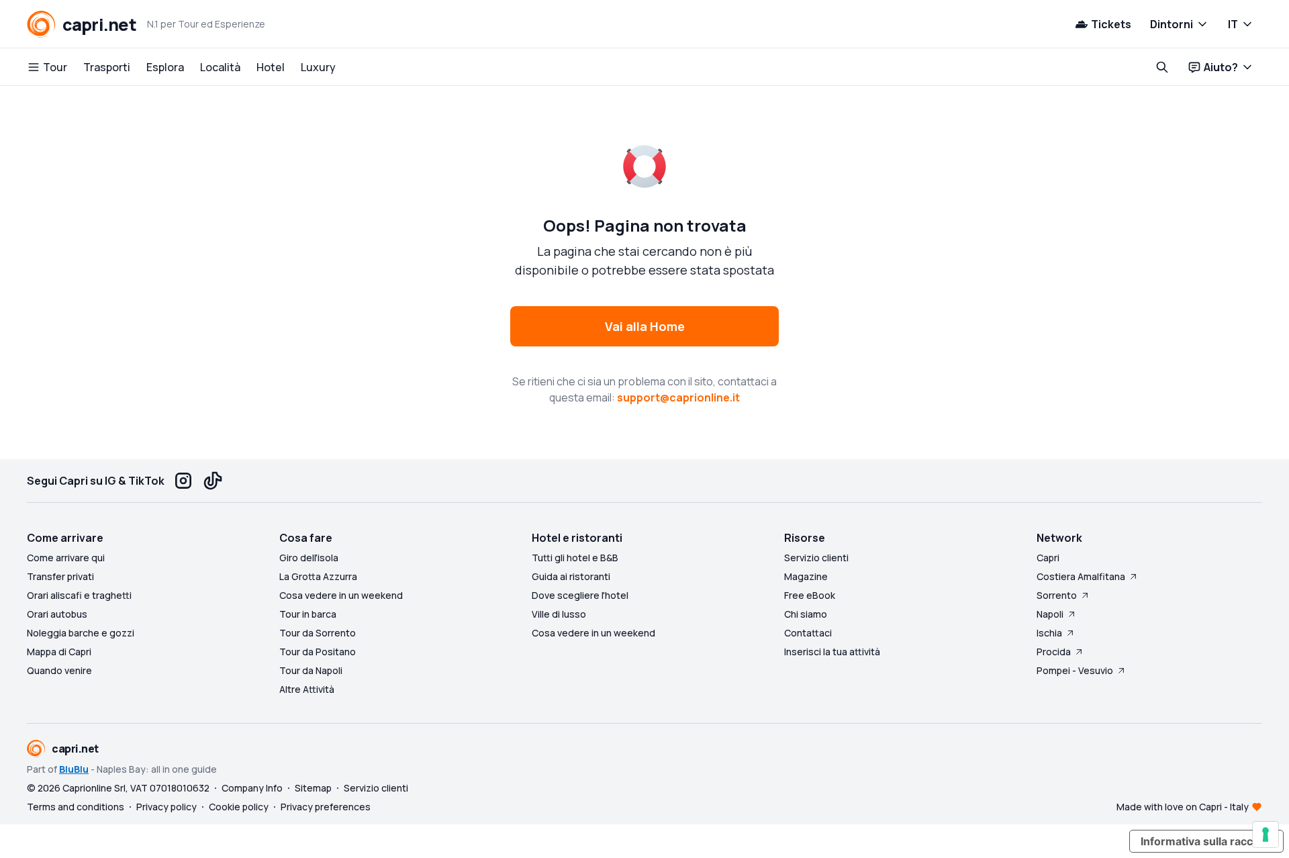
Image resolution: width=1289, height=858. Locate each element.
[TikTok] (213, 480)
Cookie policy (239, 806)
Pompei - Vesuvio (1075, 670)
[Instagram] (183, 480)
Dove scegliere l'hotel (580, 595)
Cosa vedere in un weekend (341, 595)
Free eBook (809, 595)
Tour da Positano (317, 651)
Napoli (1050, 614)
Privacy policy (166, 806)
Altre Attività (306, 689)
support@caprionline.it (678, 397)
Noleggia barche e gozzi (80, 632)
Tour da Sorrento (317, 632)
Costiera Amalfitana (1081, 576)
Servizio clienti (816, 557)
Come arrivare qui (66, 557)
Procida (1054, 651)
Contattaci (808, 632)
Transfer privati (60, 576)
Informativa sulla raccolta (1206, 841)
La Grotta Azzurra (318, 576)
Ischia (1049, 632)
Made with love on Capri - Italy (1182, 806)
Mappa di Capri (59, 651)
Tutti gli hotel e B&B (575, 557)
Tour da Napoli (310, 670)
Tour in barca (307, 614)
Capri (1048, 557)
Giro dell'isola (308, 557)
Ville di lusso (559, 614)
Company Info (252, 787)
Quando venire (59, 670)
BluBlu (74, 769)
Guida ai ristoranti (571, 576)
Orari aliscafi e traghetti (79, 595)
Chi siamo (805, 614)
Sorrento (1057, 595)
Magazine (806, 576)
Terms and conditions (75, 806)
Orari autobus (57, 614)
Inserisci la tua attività (832, 651)
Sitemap (313, 787)
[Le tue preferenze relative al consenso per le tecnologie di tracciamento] (1265, 834)
